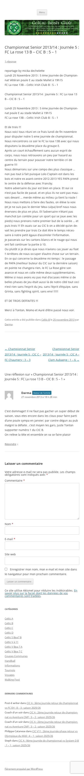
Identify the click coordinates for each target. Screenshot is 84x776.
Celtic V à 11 (11, 642)
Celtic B (45, 319)
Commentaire (15, 480)
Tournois (10, 670)
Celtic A (9, 618)
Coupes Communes (16, 656)
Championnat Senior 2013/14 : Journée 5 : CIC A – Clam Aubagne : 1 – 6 (61, 354)
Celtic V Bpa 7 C (13, 651)
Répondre (10, 444)
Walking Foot (12, 679)
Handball (10, 661)
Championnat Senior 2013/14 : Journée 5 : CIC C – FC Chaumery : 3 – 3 (23, 354)
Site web (10, 554)
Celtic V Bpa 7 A (13, 646)
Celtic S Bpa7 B (13, 637)
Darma (9, 324)
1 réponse (10, 61)
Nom (9, 524)
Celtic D (9, 632)
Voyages (9, 675)
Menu (42, 12)
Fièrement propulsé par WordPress (24, 769)
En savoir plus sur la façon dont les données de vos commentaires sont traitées (41, 593)
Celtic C (9, 628)
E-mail (10, 539)
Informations (12, 665)
